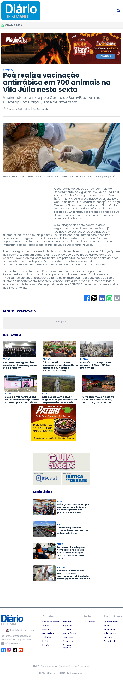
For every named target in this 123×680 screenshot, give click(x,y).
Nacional (67, 621)
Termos (108, 625)
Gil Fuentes (89, 621)
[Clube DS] (61, 462)
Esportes (67, 625)
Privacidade (110, 641)
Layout (42, 672)
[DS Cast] (47, 478)
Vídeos (46, 625)
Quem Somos (111, 621)
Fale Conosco (111, 633)
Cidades (46, 637)
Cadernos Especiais (68, 646)
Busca (119, 11)
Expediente (110, 629)
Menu (110, 10)
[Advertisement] (25, 206)
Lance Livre (48, 633)
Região (46, 645)
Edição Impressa (51, 621)
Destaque (68, 637)
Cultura (67, 629)
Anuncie (108, 637)
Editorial (46, 629)
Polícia (45, 641)
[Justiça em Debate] (76, 478)
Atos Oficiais (69, 633)
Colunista (68, 641)
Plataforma (65, 672)
